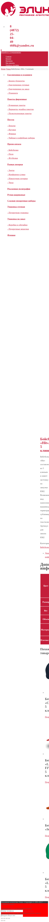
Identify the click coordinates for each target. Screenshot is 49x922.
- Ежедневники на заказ (18, 89)
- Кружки (11, 129)
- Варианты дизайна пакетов (20, 109)
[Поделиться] (4, 918)
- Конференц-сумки (16, 174)
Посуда (10, 119)
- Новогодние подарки (17, 178)
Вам (13, 909)
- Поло (10, 154)
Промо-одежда (14, 144)
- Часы (10, 182)
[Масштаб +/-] (9, 918)
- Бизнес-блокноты (16, 81)
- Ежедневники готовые (18, 85)
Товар (8, 69)
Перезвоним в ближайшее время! (16, 909)
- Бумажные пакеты (16, 105)
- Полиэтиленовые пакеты (19, 113)
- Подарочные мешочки (18, 229)
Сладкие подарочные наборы (21, 201)
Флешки (11, 235)
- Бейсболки (12, 150)
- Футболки (12, 158)
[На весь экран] (7, 918)
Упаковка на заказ (16, 219)
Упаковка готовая (16, 207)
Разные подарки (15, 164)
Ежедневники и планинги (19, 75)
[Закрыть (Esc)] (2, 918)
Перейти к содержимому (11, 52)
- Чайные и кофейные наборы (21, 138)
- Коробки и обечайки (17, 225)
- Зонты (10, 170)
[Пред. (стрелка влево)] (2, 920)
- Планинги (12, 93)
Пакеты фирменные (17, 99)
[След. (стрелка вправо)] (4, 920)
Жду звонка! (28, 911)
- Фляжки (11, 134)
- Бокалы (11, 125)
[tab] (46, 555)
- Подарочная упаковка (17, 212)
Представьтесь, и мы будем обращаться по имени (21, 913)
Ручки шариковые (16, 195)
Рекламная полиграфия (18, 189)
